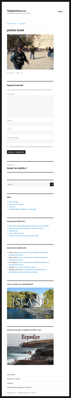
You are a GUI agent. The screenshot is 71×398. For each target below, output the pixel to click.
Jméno (10, 120)
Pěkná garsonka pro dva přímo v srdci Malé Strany (26, 228)
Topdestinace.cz (16, 10)
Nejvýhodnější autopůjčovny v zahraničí (22, 209)
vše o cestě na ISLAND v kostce (25, 267)
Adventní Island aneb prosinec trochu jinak (23, 236)
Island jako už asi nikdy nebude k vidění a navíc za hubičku (29, 226)
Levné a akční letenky (16, 233)
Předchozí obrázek (11, 23)
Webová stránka (13, 138)
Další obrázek (21, 23)
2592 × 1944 (19, 73)
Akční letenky (13, 202)
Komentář (11, 94)
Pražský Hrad (13, 231)
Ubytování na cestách (16, 204)
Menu (60, 12)
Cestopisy (12, 207)
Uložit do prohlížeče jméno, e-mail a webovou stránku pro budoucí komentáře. (31, 146)
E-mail (10, 129)
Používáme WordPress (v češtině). (26, 393)
